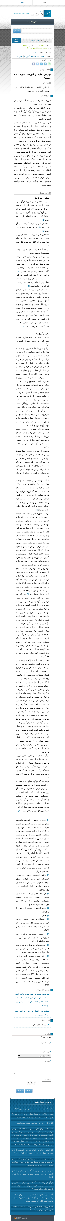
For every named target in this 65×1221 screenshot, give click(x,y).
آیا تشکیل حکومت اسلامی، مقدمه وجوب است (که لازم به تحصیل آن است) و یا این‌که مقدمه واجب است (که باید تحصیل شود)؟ (32, 1197)
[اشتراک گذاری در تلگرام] (41, 64)
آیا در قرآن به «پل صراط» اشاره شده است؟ (34, 1123)
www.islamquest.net (21, 13)
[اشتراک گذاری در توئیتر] (37, 64)
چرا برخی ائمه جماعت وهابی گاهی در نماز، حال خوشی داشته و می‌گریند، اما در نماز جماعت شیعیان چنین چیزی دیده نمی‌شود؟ (32, 1162)
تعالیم (42, 56)
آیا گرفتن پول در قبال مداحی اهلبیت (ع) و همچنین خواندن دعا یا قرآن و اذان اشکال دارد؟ (32, 1151)
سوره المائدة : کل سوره (38, 1024)
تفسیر (34, 52)
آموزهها (26, 56)
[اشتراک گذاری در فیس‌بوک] (33, 64)
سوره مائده (35, 56)
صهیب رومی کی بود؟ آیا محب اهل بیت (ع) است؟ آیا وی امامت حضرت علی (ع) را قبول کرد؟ (32, 1173)
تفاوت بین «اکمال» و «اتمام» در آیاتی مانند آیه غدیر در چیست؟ (31, 1013)
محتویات (20, 56)
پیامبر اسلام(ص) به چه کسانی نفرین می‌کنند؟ (34, 1109)
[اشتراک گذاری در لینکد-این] (45, 64)
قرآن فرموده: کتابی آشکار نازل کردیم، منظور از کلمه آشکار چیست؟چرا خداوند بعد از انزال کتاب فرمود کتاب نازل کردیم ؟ (32, 1185)
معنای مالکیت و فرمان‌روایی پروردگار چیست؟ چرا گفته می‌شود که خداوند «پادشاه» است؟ (32, 1116)
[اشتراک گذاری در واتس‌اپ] (49, 64)
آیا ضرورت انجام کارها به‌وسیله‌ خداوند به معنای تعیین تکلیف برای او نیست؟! (32, 1208)
